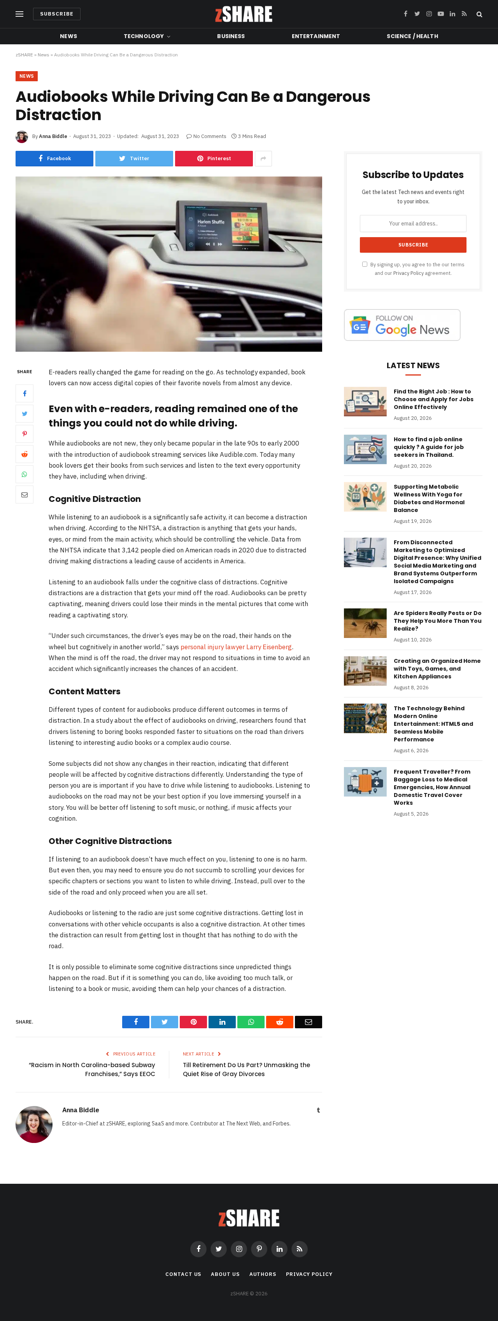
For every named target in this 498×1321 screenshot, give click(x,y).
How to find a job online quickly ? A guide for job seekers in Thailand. (429, 447)
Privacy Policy (408, 273)
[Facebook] (24, 393)
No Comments (209, 136)
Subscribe (57, 13)
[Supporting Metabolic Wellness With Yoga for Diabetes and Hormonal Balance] (365, 497)
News (68, 36)
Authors (262, 1274)
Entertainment (316, 36)
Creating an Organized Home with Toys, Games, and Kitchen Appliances (437, 668)
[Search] (478, 14)
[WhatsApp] (24, 474)
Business (231, 36)
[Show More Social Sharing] (263, 158)
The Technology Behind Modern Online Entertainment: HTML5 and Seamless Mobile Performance (433, 723)
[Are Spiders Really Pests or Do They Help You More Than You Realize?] (365, 623)
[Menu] (19, 14)
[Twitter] (24, 414)
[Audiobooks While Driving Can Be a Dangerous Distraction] (169, 349)
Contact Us (183, 1274)
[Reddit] (24, 454)
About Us (225, 1274)
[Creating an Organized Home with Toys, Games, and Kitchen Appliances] (365, 671)
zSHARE (24, 55)
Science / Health (412, 36)
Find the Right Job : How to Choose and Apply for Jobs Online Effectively (433, 399)
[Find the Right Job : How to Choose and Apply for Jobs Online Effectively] (365, 401)
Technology (144, 36)
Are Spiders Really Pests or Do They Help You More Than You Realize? (438, 621)
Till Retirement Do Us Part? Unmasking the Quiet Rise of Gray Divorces (246, 1069)
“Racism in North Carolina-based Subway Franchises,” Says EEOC (92, 1069)
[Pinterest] (24, 434)
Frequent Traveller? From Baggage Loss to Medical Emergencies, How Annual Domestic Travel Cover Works (432, 787)
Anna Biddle (53, 136)
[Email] (24, 494)
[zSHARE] (243, 14)
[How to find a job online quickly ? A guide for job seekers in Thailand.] (365, 449)
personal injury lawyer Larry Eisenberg (236, 647)
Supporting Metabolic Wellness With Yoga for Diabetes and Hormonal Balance (429, 498)
